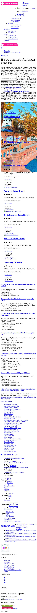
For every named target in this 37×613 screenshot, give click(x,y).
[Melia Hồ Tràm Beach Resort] (13, 87)
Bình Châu (10, 483)
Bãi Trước (9, 481)
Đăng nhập (21, 15)
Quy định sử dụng (9, 567)
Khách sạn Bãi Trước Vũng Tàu (13, 423)
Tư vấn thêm (8, 105)
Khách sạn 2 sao (13, 507)
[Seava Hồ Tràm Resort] (11, 187)
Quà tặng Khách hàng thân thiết (12, 570)
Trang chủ (7, 560)
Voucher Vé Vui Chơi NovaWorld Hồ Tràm (16, 467)
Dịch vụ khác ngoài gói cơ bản (12, 521)
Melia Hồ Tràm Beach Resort (17, 91)
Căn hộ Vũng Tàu (9, 448)
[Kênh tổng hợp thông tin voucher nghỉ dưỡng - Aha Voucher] (11, 5)
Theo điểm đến (12, 31)
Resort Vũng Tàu (9, 446)
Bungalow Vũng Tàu (10, 451)
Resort (9, 495)
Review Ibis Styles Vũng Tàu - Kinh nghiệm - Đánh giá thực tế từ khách (20, 531)
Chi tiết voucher (9, 111)
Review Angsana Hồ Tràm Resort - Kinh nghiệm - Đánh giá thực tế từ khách (20, 537)
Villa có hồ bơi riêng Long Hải (12, 439)
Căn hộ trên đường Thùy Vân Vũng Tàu (15, 421)
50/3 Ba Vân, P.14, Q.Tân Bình (14, 599)
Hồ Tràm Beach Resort (14, 239)
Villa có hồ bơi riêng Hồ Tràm (12, 417)
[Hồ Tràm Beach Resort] (11, 235)
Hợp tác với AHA (9, 563)
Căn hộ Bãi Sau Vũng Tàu (11, 406)
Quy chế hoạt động (9, 568)
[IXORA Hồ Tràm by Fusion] (12, 138)
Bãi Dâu (9, 478)
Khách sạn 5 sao (13, 503)
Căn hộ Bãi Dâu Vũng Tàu (11, 431)
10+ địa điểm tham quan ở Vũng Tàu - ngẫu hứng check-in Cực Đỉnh (21, 526)
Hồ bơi (8, 515)
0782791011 (24, 11)
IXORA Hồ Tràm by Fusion (16, 142)
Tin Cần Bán (25, 5)
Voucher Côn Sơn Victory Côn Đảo (14, 472)
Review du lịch (12, 35)
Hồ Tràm (6, 489)
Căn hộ (10, 496)
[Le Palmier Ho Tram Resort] (12, 211)
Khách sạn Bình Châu (10, 440)
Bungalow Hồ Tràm (9, 418)
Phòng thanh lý (15, 26)
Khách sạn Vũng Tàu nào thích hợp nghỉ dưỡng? (15, 373)
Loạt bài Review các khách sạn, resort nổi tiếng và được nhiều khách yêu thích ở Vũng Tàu (18, 397)
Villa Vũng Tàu (8, 449)
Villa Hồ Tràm (8, 415)
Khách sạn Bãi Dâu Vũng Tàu (12, 428)
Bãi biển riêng (10, 516)
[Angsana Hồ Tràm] (10, 113)
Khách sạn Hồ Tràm (9, 410)
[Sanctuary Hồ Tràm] (10, 258)
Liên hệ (6, 571)
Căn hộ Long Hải (9, 435)
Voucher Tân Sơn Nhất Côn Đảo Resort (15, 463)
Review (6, 34)
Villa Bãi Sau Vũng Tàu (10, 404)
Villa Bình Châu (8, 443)
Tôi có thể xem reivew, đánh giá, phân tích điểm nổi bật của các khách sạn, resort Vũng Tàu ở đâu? (18, 389)
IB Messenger (7, 608)
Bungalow (7, 500)
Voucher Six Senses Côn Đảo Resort (14, 458)
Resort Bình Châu (9, 442)
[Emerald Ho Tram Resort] (11, 162)
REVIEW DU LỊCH (8, 526)
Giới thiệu (7, 562)
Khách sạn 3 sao (13, 506)
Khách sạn (7, 29)
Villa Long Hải (8, 437)
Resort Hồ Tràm (8, 412)
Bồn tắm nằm (10, 512)
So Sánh (6, 40)
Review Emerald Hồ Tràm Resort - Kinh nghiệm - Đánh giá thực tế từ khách (20, 540)
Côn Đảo (6, 484)
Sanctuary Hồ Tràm (13, 262)
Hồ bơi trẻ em (8, 519)
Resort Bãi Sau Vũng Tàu (11, 407)
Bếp (7, 513)
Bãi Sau (9, 479)
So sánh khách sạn (13, 39)
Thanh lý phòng (15, 20)
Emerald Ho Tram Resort (15, 166)
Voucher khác (14, 21)
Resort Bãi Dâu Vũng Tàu (11, 429)
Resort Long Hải (8, 434)
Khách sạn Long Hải (9, 432)
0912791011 (33, 8)
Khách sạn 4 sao (13, 504)
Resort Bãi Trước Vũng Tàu (11, 425)
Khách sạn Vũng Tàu (10, 445)
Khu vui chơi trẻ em (9, 518)
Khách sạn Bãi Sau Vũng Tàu (12, 409)
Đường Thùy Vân (9, 486)
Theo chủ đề (11, 32)
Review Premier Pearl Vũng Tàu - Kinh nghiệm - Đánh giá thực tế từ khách (20, 534)
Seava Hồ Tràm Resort (14, 191)
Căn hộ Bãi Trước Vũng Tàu (12, 426)
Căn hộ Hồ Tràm (8, 414)
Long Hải (6, 490)
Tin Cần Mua (11, 23)
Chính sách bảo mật (9, 565)
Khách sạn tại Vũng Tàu (9, 454)
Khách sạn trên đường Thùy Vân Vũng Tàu (16, 420)
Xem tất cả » (32, 524)
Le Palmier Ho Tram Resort (16, 215)
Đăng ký (21, 14)
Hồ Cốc (6, 487)
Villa (9, 498)
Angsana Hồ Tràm (12, 116)
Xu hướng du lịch (12, 37)
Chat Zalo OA (7, 606)
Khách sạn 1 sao (8, 509)
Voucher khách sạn (16, 18)
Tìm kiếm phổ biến (7, 401)
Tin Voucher (25, 3)
